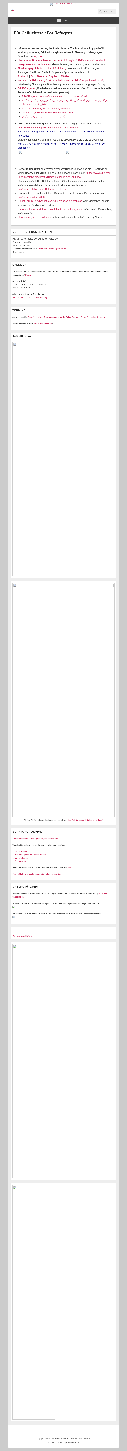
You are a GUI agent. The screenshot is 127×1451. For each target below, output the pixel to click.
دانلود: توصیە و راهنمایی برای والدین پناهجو (43, 116)
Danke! (28, 274)
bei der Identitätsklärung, (42, 68)
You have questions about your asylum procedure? (35, 838)
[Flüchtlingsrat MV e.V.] (63, 3)
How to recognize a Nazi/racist (34, 217)
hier (69, 867)
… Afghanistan (19, 861)
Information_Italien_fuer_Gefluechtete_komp (42, 189)
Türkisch (66, 76)
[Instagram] (113, 1430)
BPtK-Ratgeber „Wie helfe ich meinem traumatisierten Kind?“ (55, 96)
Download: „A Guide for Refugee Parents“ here (47, 112)
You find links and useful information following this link (36, 873)
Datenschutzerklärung (22, 935)
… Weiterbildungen (20, 857)
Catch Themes (72, 1442)
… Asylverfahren (19, 851)
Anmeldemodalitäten (43, 323)
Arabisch (23, 76)
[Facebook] (106, 1430)
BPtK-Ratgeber (26, 88)
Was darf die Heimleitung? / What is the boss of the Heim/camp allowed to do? (60, 80)
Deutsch (42, 76)
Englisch (54, 76)
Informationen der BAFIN (31, 197)
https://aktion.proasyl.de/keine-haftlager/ (85, 819)
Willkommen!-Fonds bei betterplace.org (29, 297)
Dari (32, 76)
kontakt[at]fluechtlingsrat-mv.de (52, 248)
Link (26, 251)
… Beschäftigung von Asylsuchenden (29, 854)
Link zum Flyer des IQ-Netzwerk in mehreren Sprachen (48, 127)
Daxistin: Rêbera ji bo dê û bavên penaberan (46, 108)
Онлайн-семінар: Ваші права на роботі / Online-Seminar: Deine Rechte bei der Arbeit (66, 317)
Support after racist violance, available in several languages (50, 209)
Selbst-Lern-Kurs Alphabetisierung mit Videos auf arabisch (50, 201)
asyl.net (38, 56)
